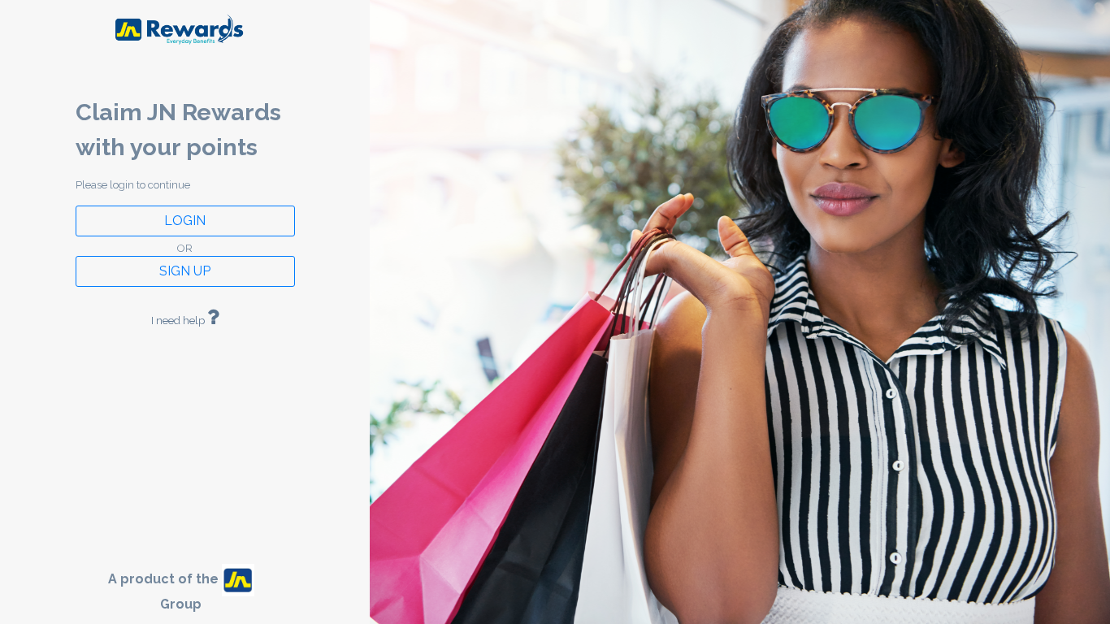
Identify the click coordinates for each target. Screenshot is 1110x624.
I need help (179, 320)
